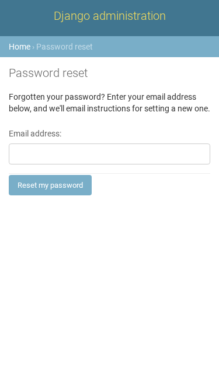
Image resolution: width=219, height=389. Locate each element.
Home (19, 46)
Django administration (110, 16)
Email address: (35, 133)
